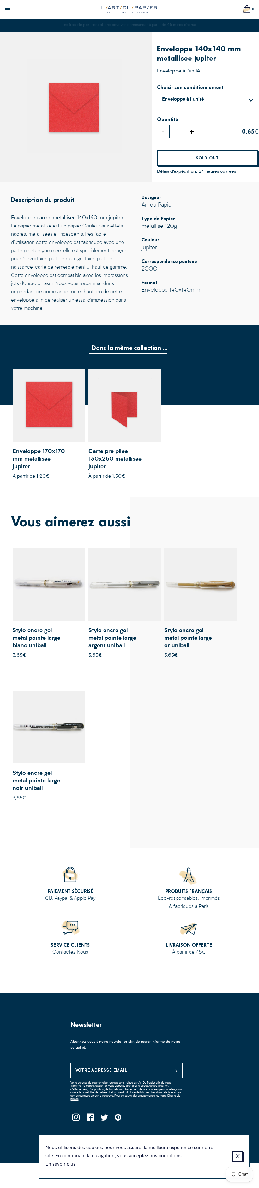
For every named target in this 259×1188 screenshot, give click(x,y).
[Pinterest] (118, 1119)
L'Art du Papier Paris (129, 9)
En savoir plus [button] (60, 1164)
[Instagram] (75, 1119)
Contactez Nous (70, 952)
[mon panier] (247, 9)
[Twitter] (104, 1119)
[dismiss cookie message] (237, 1156)
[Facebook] (90, 1119)
